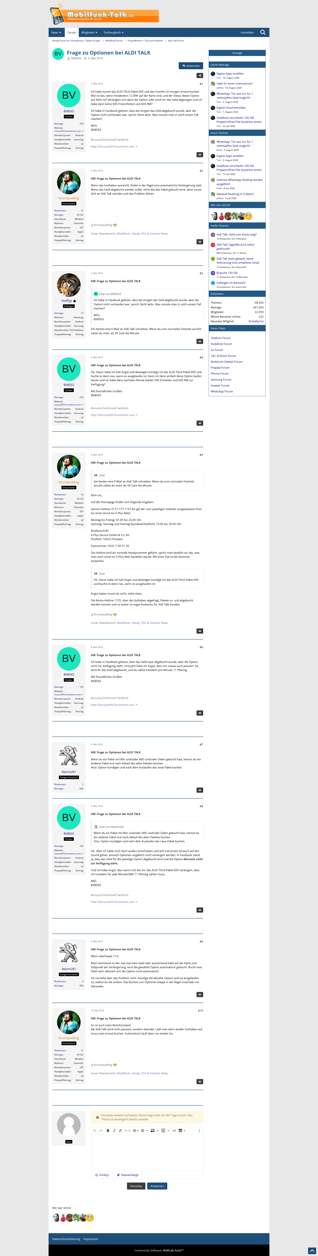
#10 (200, 1010)
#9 (201, 941)
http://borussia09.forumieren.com (63, 131)
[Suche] (263, 32)
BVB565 (76, 58)
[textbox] (147, 1152)
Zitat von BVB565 (110, 294)
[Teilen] (200, 75)
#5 (201, 455)
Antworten (157, 1186)
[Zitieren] (200, 154)
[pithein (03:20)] (235, 216)
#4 (201, 357)
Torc (219, 77)
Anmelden (247, 32)
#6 (201, 647)
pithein (220, 87)
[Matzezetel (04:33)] (228, 216)
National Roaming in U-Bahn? (235, 194)
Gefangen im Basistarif (231, 282)
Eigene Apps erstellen (230, 73)
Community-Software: (159, 1250)
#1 (201, 84)
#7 (201, 744)
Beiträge (58, 123)
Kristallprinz (256, 321)
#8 (201, 806)
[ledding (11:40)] (248, 216)
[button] (102, 1175)
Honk (219, 150)
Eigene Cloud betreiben (231, 107)
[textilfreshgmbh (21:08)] (241, 216)
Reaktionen (60, 210)
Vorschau (136, 1186)
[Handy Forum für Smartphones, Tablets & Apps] (159, 14)
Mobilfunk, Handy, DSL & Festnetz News (142, 233)
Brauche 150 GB (227, 273)
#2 (201, 171)
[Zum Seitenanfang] (312, 1251)
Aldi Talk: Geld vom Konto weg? (237, 234)
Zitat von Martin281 (111, 827)
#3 (201, 273)
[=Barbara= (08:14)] (221, 216)
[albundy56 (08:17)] (215, 216)
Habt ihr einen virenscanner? (235, 83)
